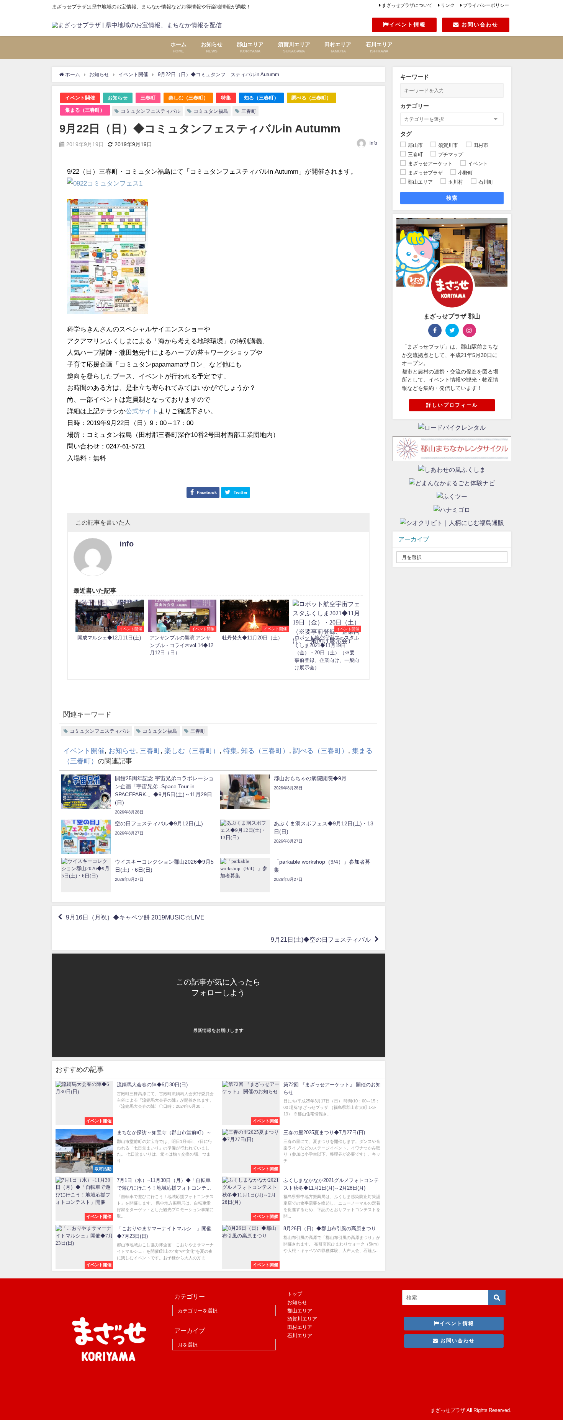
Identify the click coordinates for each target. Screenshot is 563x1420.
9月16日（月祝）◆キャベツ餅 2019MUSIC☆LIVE (135, 917)
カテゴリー (414, 106)
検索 (452, 198)
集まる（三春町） (85, 110)
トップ (294, 1293)
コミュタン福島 (210, 111)
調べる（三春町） (311, 97)
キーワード (414, 77)
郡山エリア (299, 1310)
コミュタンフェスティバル (150, 111)
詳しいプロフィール (452, 405)
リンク (448, 5)
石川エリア (299, 1335)
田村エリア (299, 1327)
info (373, 143)
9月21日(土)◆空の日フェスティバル (321, 939)
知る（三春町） (261, 97)
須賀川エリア (302, 1318)
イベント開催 (80, 97)
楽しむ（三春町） (188, 97)
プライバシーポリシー (486, 5)
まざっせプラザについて (407, 5)
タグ (406, 134)
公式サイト (142, 411)
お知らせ (118, 97)
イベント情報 (407, 24)
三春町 (148, 97)
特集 (226, 97)
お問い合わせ (478, 24)
